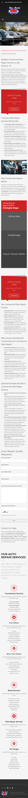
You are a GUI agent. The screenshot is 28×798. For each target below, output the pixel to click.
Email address (5, 464)
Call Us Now (14, 109)
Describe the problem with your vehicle (11, 486)
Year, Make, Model (6, 472)
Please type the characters (8, 505)
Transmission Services (14, 593)
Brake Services (14, 690)
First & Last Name (6, 457)
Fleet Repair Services (14, 721)
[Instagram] (10, 788)
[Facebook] (2, 2)
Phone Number (5, 479)
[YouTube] (12, 788)
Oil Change (14, 749)
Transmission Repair (14, 601)
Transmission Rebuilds (14, 605)
